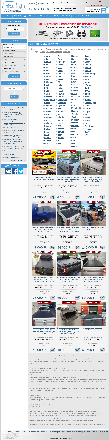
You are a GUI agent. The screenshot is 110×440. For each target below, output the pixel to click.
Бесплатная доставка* (12, 127)
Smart (87, 62)
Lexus (74, 79)
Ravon (74, 131)
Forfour (61, 62)
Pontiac (74, 123)
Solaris (88, 68)
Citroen (47, 111)
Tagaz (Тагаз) (88, 83)
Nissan (74, 111)
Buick (46, 85)
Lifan (73, 82)
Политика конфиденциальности (83, 432)
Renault (74, 134)
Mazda (74, 94)
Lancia (74, 67)
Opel (73, 117)
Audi (46, 64)
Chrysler (48, 108)
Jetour (61, 138)
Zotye (87, 120)
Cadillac (48, 91)
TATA (87, 91)
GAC (60, 68)
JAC (60, 126)
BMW (46, 79)
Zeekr (87, 117)
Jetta (60, 140)
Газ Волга (89, 126)
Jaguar (61, 132)
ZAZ (87, 114)
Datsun (47, 126)
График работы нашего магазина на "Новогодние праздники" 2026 (13, 141)
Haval (60, 91)
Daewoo (48, 117)
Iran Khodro (61, 115)
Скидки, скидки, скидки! (12, 157)
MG (72, 102)
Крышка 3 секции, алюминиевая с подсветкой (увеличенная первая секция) (43, 229)
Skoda (88, 59)
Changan (48, 97)
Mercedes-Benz (76, 98)
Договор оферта (34, 432)
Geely (60, 71)
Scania (74, 146)
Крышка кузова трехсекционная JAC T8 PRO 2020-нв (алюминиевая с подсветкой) (68, 229)
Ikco (60, 108)
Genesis (61, 74)
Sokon (88, 65)
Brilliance (48, 82)
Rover (74, 137)
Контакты (90, 16)
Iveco (60, 123)
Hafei (60, 85)
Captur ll (48, 94)
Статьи (24, 432)
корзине (97, 9)
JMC (60, 143)
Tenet (87, 94)
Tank (87, 88)
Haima (60, 88)
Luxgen (74, 91)
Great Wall (60, 80)
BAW (46, 70)
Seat (87, 56)
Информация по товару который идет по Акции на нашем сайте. (13, 114)
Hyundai (61, 106)
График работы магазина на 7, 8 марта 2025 (14, 131)
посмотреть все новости (16, 160)
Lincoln (74, 85)
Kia (72, 59)
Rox (73, 140)
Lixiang (74, 88)
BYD (46, 88)
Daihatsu (48, 123)
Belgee (47, 73)
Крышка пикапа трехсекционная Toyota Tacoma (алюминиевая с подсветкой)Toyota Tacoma (93, 179)
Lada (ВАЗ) (73, 63)
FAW (46, 143)
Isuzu (60, 120)
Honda (61, 97)
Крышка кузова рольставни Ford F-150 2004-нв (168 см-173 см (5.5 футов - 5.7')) (68, 279)
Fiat (59, 56)
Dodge (47, 129)
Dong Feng (46, 133)
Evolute (47, 138)
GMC (60, 76)
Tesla (87, 97)
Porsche (75, 126)
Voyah (88, 111)
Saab (73, 143)
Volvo (87, 106)
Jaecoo (61, 129)
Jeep (60, 135)
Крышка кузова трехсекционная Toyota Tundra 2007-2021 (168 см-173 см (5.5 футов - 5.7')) (93, 279)
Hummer (62, 103)
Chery (47, 103)
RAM (73, 129)
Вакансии (78, 16)
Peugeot (75, 120)
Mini (73, 105)
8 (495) (39, 9)
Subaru (88, 76)
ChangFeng (48, 100)
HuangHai (62, 100)
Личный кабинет (62, 16)
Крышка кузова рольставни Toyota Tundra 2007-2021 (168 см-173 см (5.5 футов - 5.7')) (43, 279)
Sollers (88, 71)
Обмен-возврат (54, 432)
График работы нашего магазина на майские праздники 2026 (12, 152)
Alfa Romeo (47, 60)
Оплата (17, 16)
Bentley (47, 76)
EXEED (47, 140)
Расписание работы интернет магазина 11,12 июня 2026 (14, 147)
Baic (46, 67)
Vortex (88, 108)
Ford (60, 59)
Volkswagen (89, 103)
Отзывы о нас (43, 16)
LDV (73, 76)
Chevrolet (48, 106)
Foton (60, 65)
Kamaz (74, 56)
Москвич (89, 129)
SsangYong (89, 74)
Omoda (74, 114)
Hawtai (61, 94)
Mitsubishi (76, 108)
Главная (7, 16)
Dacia (46, 114)
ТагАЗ (88, 132)
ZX (86, 123)
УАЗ (87, 135)
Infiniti (60, 111)
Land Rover (74, 71)
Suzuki (88, 79)
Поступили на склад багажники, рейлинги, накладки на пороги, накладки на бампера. (14, 121)
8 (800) (39, 3)
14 (73, 355)
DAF (46, 120)
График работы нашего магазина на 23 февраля (13, 136)
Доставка (29, 16)
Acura (47, 56)
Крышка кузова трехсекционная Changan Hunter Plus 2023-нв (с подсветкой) (68, 179)
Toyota (88, 100)
